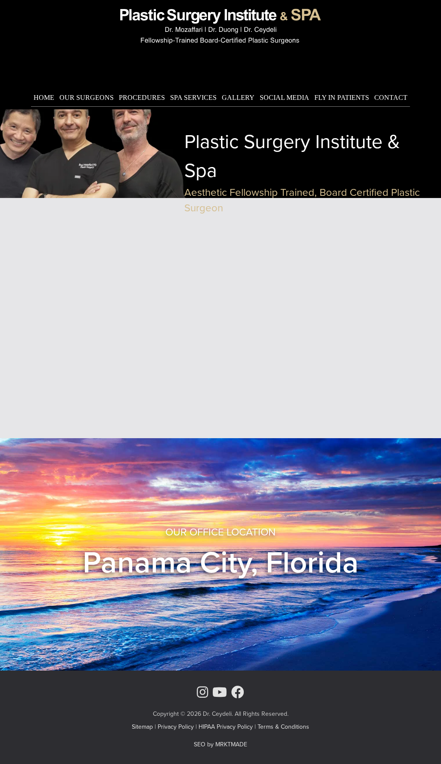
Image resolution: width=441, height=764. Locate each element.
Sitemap (142, 726)
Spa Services (193, 97)
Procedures (142, 97)
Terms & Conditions (283, 726)
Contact (390, 97)
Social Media (284, 97)
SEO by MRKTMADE (220, 744)
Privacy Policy (176, 726)
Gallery (238, 97)
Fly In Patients (341, 97)
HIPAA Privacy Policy (226, 726)
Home (44, 97)
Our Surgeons (86, 97)
